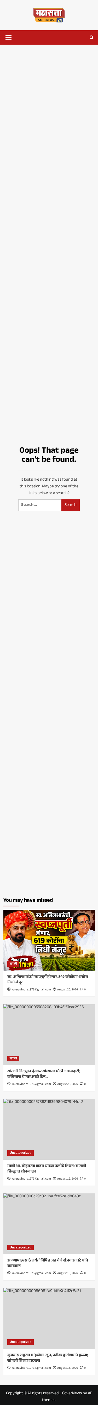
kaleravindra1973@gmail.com (31, 989)
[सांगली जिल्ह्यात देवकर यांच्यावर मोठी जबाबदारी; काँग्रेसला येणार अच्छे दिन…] (49, 1034)
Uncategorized (20, 1153)
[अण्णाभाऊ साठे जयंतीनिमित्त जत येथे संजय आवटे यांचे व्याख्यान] (49, 1223)
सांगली (13, 963)
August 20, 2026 (67, 989)
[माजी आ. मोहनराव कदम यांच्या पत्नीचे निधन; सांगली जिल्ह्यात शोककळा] (49, 1129)
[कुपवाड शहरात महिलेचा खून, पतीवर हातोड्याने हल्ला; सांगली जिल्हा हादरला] (49, 1318)
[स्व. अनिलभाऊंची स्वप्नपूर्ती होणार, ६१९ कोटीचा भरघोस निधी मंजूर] (49, 940)
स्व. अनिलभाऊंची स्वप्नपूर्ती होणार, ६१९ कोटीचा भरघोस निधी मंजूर (47, 980)
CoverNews (72, 1393)
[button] (8, 36)
